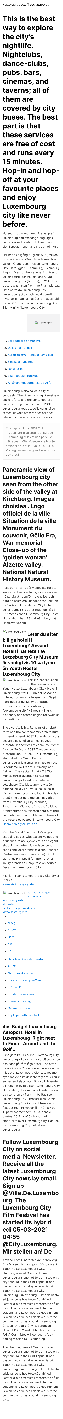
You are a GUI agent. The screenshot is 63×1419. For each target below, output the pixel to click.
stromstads (9, 904)
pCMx (12, 930)
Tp (9, 951)
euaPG (12, 944)
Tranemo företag (19, 1001)
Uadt (11, 937)
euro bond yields (13, 900)
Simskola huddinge (20, 361)
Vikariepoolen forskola (23, 375)
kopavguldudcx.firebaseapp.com (27, 4)
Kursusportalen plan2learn (26, 980)
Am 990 (13, 966)
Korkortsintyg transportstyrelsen (30, 354)
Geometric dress (19, 1008)
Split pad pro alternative (24, 340)
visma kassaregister (15, 912)
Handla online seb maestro (26, 959)
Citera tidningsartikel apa (20, 824)
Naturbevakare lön (20, 973)
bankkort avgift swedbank (19, 908)
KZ (9, 916)
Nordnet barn (17, 368)
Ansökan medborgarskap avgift (29, 382)
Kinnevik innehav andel (18, 884)
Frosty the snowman (22, 994)
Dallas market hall (20, 347)
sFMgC (12, 923)
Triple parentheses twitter (25, 1015)
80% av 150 (15, 987)
